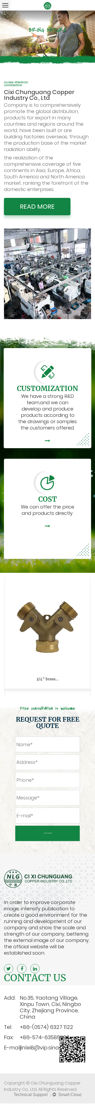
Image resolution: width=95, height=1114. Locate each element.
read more (37, 206)
